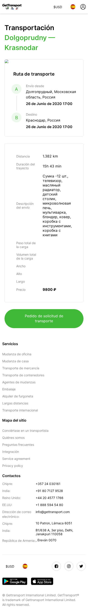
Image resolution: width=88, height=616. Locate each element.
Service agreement (16, 459)
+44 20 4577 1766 (49, 498)
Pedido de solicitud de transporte (44, 318)
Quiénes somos (13, 437)
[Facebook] (56, 566)
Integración (10, 452)
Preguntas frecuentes (18, 444)
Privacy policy (12, 466)
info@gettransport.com (53, 512)
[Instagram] (69, 566)
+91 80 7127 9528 (49, 491)
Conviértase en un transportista (25, 430)
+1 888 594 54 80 (49, 505)
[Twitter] (81, 566)
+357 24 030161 (48, 484)
